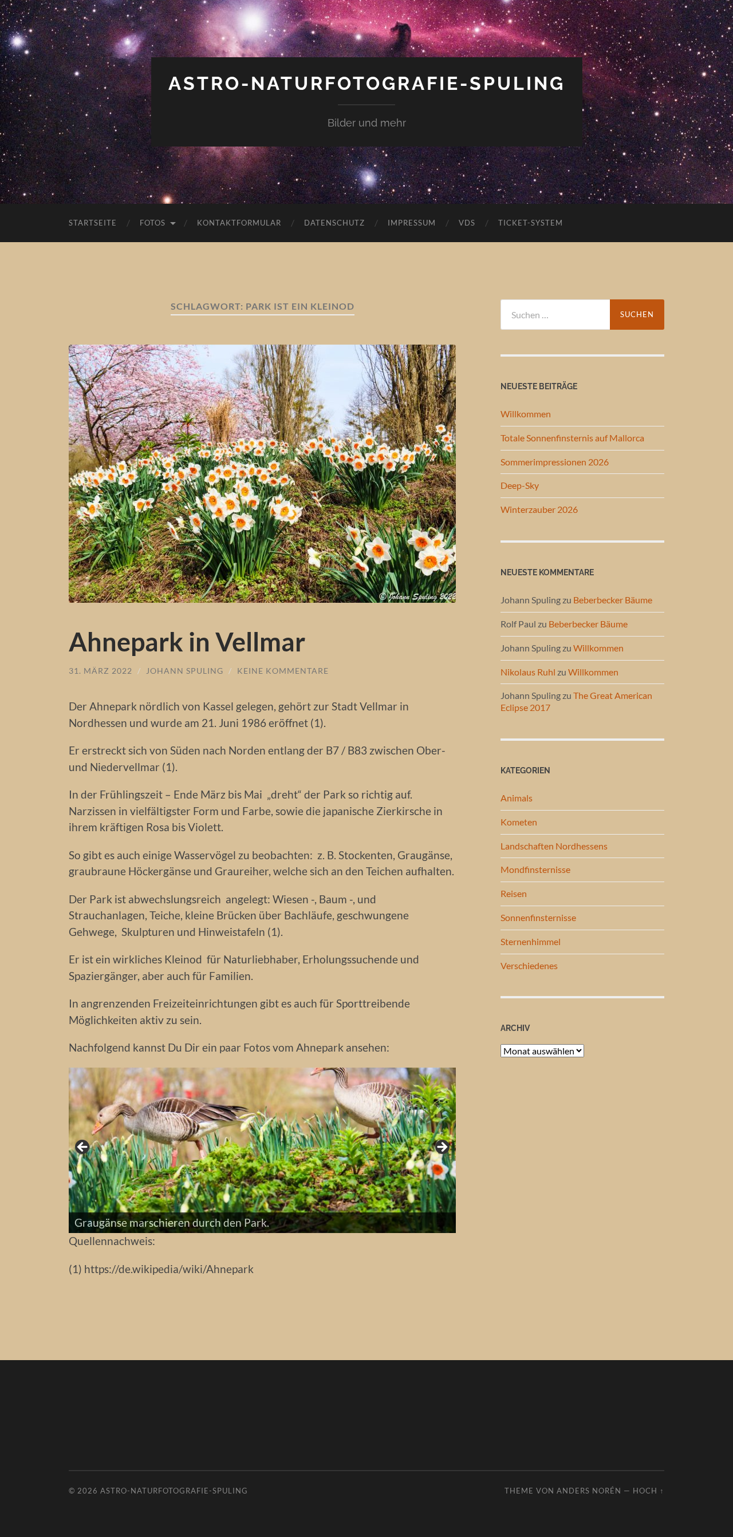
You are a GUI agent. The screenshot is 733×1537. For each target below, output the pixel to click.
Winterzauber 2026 (539, 509)
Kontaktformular (239, 222)
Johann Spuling (184, 670)
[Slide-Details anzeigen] (262, 1151)
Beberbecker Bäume (612, 599)
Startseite (93, 222)
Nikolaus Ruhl (528, 671)
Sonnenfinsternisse (538, 917)
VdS (467, 222)
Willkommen (526, 413)
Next (441, 1147)
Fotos (152, 222)
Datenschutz (334, 222)
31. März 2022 (100, 670)
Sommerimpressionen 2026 (555, 461)
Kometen (519, 821)
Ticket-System (530, 222)
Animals (517, 797)
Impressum (412, 222)
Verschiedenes (529, 965)
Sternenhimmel (531, 941)
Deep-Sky (520, 485)
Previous (83, 1147)
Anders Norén (589, 1490)
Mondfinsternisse (535, 869)
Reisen (514, 893)
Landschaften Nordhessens (554, 845)
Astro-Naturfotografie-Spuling (366, 83)
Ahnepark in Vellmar (187, 641)
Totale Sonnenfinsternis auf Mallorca (572, 437)
